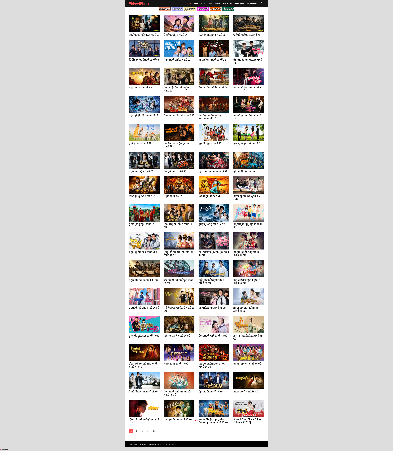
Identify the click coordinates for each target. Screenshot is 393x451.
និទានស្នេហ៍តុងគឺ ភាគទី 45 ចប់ (213, 335)
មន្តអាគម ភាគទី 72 (173, 196)
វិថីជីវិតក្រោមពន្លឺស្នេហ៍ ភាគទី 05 (144, 59)
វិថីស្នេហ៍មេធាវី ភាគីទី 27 (175, 171)
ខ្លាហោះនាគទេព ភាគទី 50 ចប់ (247, 363)
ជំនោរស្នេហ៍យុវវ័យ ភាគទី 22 (177, 59)
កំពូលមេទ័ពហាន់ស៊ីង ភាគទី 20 (213, 87)
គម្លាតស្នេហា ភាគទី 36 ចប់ (176, 363)
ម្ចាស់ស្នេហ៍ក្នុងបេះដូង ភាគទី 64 (248, 87)
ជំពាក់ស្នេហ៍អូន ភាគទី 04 (175, 34)
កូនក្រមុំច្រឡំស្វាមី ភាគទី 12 (142, 224)
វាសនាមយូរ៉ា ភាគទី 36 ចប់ (245, 391)
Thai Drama (227, 3)
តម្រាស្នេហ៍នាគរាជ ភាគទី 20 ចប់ (144, 252)
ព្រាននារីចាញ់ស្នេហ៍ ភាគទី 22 (212, 59)
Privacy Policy (252, 3)
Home (189, 3)
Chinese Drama (200, 3)
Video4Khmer (140, 3)
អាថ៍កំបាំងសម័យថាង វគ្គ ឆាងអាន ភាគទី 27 (210, 117)
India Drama (239, 3)
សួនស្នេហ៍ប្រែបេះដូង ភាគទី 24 (247, 143)
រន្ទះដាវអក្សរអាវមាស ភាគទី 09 (213, 171)
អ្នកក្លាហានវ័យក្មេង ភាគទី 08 (212, 34)
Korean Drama (214, 3)
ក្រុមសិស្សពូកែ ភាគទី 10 (210, 143)
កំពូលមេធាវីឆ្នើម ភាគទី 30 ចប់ (143, 171)
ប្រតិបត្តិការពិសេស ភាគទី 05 (246, 34)
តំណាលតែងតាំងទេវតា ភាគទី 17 (179, 115)
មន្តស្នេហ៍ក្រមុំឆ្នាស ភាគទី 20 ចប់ (144, 307)
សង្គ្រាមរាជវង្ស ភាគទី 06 (140, 87)
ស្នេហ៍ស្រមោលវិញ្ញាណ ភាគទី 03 (144, 34)
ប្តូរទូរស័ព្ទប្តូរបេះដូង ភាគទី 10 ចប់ (144, 335)
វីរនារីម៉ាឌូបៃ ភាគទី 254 (209, 196)
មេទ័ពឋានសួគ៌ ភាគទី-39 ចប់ (177, 335)
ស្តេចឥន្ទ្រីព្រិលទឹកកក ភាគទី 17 (143, 115)
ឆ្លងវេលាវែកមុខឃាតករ (244, 171)
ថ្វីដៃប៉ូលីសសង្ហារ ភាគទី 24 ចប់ (143, 391)
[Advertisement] (196, 436)
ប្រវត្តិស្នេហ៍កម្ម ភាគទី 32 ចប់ (212, 224)
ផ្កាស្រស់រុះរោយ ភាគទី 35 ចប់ (212, 307)
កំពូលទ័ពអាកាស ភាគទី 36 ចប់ (143, 279)
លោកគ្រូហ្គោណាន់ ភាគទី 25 (142, 196)
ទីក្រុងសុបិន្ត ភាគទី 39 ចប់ (211, 391)
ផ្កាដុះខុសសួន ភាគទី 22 (140, 143)
